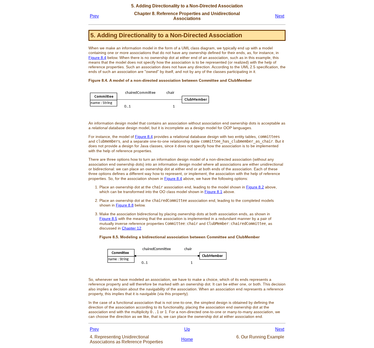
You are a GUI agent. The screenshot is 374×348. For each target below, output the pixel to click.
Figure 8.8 (125, 205)
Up (187, 329)
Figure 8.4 (97, 57)
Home (187, 339)
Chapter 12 (131, 228)
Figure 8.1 (213, 191)
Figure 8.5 (108, 218)
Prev (94, 16)
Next (279, 16)
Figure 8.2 (255, 187)
